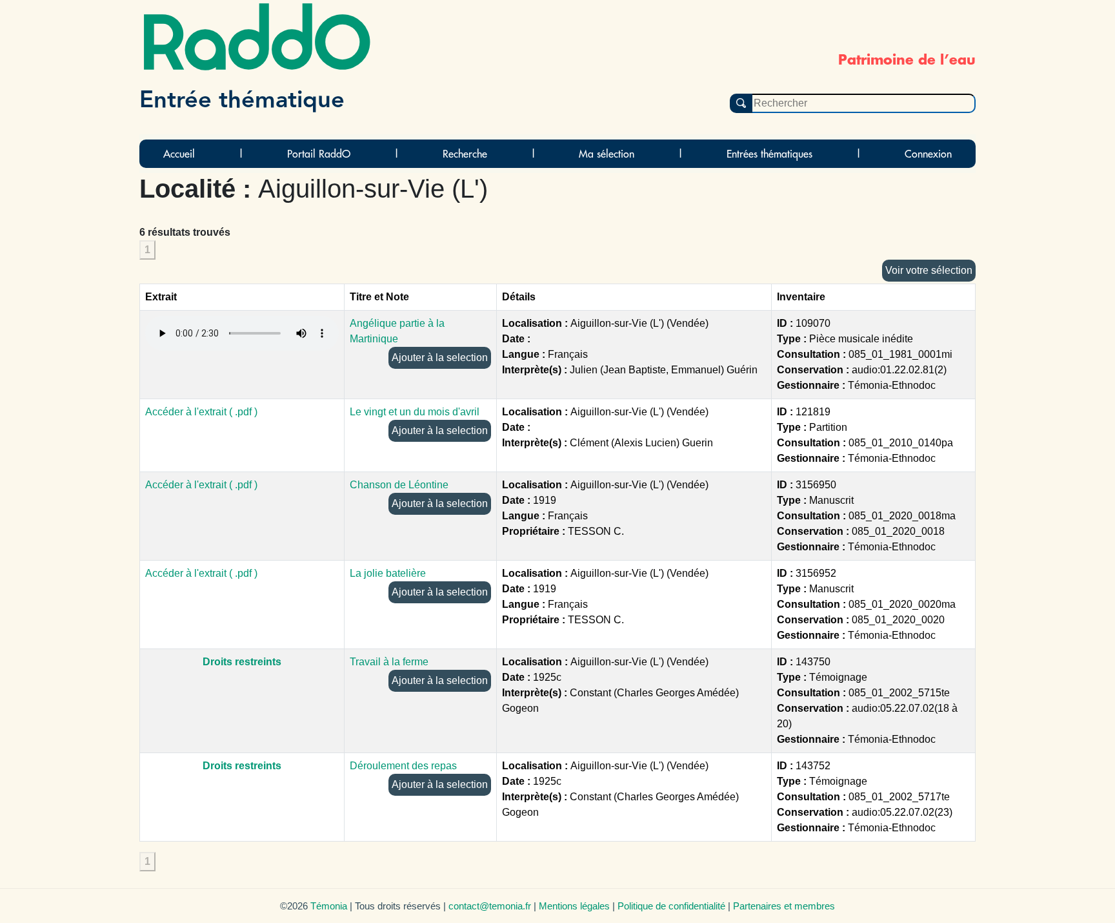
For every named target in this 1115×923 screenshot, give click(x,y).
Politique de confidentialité (671, 905)
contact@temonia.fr (489, 905)
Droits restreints (242, 661)
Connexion (928, 153)
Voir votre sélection (928, 270)
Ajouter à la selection (440, 357)
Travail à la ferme (389, 661)
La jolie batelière (388, 573)
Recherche (465, 153)
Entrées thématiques (769, 153)
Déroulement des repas (403, 765)
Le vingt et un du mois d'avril (414, 411)
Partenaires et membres (784, 905)
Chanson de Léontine (399, 484)
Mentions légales (574, 905)
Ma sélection (606, 153)
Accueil (179, 153)
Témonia (328, 905)
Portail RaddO (318, 153)
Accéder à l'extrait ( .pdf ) (201, 411)
